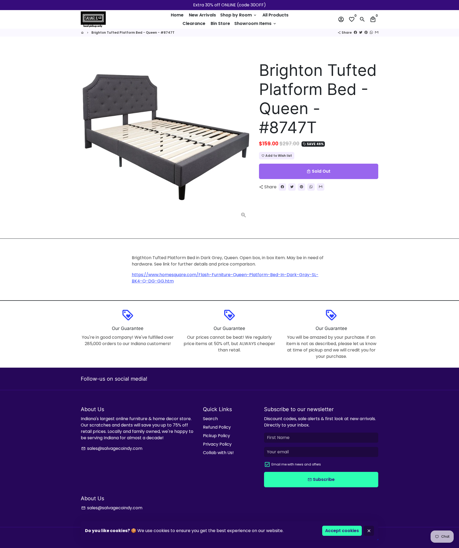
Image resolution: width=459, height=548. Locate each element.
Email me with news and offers (296, 464)
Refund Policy (217, 427)
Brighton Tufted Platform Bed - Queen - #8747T (133, 32)
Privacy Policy (217, 444)
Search (210, 419)
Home (177, 15)
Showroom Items (255, 23)
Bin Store (220, 23)
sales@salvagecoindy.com (111, 448)
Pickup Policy (216, 436)
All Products (275, 15)
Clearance (193, 23)
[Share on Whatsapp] (371, 32)
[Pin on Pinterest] (366, 32)
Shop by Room (238, 15)
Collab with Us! (218, 453)
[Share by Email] (376, 32)
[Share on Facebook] (355, 32)
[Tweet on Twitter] (360, 32)
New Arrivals (202, 15)
